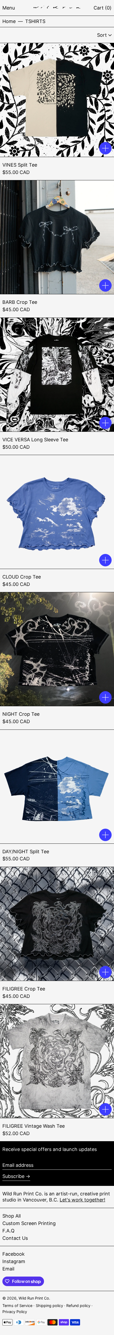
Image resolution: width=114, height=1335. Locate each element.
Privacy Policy (14, 1311)
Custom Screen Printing (29, 1223)
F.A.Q (8, 1230)
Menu (8, 8)
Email (8, 1269)
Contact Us (15, 1238)
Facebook (13, 1254)
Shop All (11, 1216)
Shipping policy (50, 1305)
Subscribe (13, 1176)
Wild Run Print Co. (34, 1298)
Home (9, 21)
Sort (102, 35)
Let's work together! (82, 1200)
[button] (103, 8)
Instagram (13, 1261)
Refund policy (78, 1305)
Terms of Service (17, 1305)
